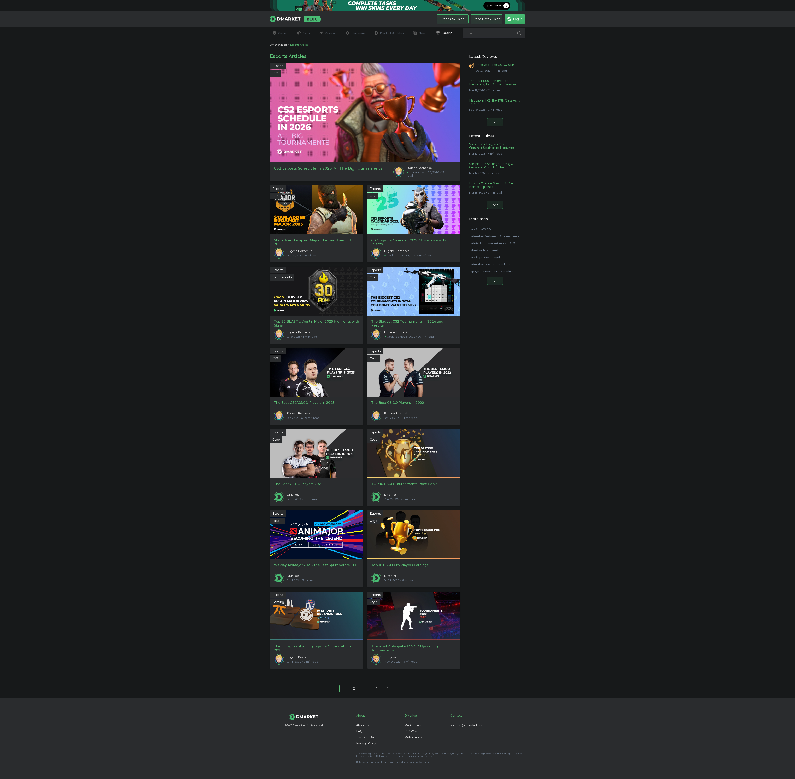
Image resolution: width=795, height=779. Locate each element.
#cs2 (473, 229)
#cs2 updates (479, 257)
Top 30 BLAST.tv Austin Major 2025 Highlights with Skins (316, 323)
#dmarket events (482, 264)
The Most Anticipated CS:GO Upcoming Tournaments (404, 648)
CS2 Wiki (410, 731)
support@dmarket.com (467, 725)
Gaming (278, 602)
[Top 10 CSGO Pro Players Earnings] (413, 534)
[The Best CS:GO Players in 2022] (413, 372)
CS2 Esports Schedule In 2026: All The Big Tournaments (328, 168)
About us (362, 725)
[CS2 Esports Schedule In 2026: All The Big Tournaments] (365, 112)
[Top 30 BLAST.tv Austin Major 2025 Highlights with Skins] (316, 291)
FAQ (359, 731)
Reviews (330, 33)
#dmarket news (495, 243)
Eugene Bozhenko (419, 167)
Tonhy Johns (392, 657)
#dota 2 (475, 243)
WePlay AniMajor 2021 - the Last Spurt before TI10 (316, 565)
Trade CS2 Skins (452, 19)
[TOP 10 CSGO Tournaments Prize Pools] (413, 453)
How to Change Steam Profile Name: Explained (491, 185)
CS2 (275, 73)
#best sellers (479, 250)
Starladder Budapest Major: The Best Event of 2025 (312, 242)
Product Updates (392, 33)
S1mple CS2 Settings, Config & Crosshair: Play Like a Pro (491, 165)
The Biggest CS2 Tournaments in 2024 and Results (407, 323)
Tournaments (282, 277)
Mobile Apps (413, 737)
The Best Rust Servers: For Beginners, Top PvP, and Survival (492, 82)
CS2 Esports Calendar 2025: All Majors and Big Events (410, 242)
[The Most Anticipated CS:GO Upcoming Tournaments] (413, 616)
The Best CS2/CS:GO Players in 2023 (304, 403)
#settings (507, 271)
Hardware (358, 33)
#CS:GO (485, 229)
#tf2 (513, 243)
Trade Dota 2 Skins (486, 19)
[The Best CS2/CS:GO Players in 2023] (316, 372)
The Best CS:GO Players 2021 (298, 484)
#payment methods (484, 271)
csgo (373, 358)
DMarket (293, 494)
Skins (306, 33)
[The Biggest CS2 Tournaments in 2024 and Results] (413, 291)
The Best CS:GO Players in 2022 (397, 403)
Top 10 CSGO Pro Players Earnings (400, 565)
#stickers (503, 264)
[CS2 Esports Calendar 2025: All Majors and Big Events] (413, 209)
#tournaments (509, 236)
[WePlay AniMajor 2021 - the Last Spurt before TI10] (316, 534)
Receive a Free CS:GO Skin (494, 65)
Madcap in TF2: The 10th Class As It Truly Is (494, 102)
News (422, 33)
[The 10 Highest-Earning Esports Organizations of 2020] (316, 616)
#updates (499, 257)
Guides (283, 33)
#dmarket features (483, 236)
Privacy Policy (366, 743)
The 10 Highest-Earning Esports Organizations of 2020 (315, 648)
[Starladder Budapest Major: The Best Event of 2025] (316, 209)
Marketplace (413, 725)
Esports (447, 32)
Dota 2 (277, 521)
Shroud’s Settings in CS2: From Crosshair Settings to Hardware (491, 146)
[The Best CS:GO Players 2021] (316, 453)
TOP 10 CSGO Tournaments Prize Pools (404, 484)
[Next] (387, 688)
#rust (494, 250)
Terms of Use (365, 737)
